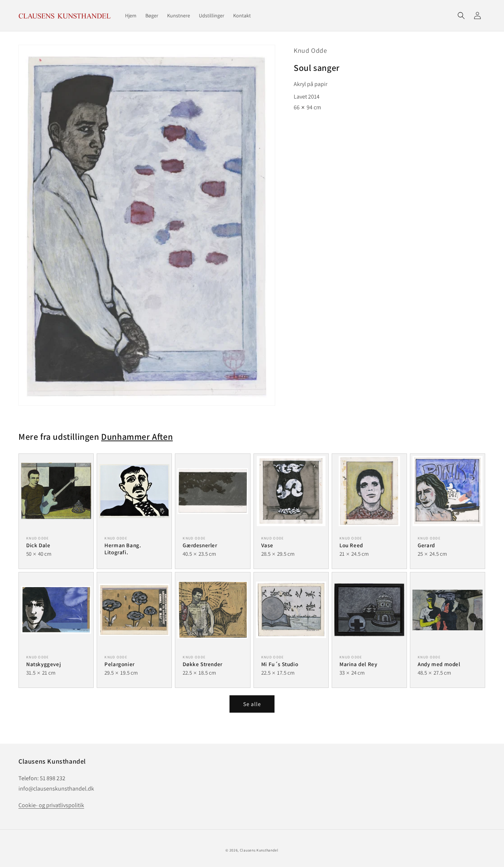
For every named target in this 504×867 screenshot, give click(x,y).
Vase (267, 545)
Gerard (426, 545)
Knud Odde (310, 50)
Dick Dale (38, 545)
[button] (461, 15)
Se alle (252, 703)
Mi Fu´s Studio (279, 664)
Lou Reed (351, 545)
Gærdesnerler (200, 545)
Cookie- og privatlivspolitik (51, 805)
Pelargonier (119, 664)
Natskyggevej (43, 664)
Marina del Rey (358, 664)
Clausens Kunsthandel (259, 850)
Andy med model (439, 664)
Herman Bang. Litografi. (122, 549)
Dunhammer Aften (137, 436)
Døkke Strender (202, 664)
